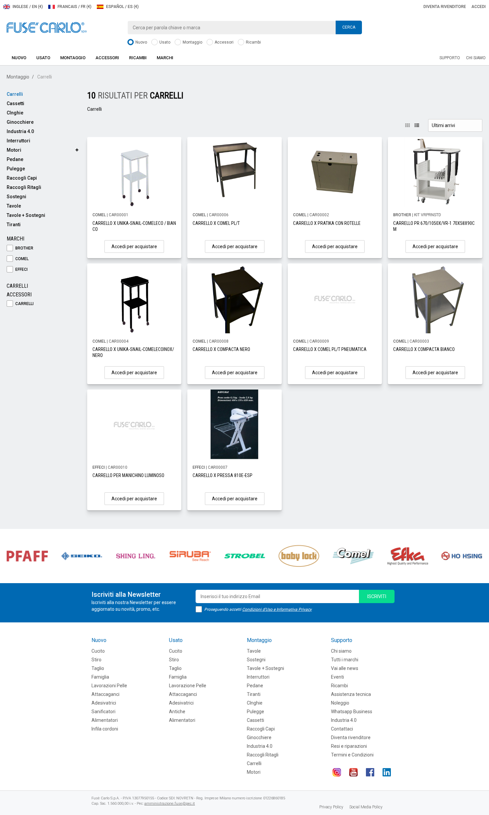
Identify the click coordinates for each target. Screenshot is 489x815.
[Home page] (46, 27)
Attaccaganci (105, 694)
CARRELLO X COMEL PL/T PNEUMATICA (330, 349)
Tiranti (14, 224)
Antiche (177, 711)
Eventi (337, 677)
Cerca (348, 27)
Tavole (14, 206)
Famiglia (100, 677)
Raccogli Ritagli (24, 187)
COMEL (21, 258)
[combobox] (244, 28)
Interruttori (18, 140)
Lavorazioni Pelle (109, 685)
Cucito (98, 651)
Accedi (478, 6)
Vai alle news (344, 668)
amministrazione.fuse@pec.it (169, 803)
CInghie (15, 112)
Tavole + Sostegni (26, 215)
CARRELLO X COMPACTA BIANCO (424, 349)
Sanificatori (103, 711)
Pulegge (16, 168)
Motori (14, 150)
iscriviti (376, 596)
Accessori (224, 42)
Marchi (165, 57)
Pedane (15, 159)
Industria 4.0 (20, 131)
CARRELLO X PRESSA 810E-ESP (222, 475)
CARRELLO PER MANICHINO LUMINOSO (128, 475)
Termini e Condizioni (352, 754)
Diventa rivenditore (444, 6)
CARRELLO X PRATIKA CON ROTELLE (327, 223)
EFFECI (21, 269)
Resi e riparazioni (349, 746)
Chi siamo (476, 58)
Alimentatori (104, 720)
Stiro (96, 659)
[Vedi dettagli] (134, 172)
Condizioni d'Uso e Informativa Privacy (277, 609)
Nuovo (140, 42)
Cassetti (15, 103)
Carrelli (15, 94)
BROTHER (23, 248)
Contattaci (342, 729)
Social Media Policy (366, 807)
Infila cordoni (104, 729)
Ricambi (253, 42)
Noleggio (340, 703)
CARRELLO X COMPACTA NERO (221, 349)
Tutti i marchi (344, 659)
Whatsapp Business (351, 711)
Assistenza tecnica (351, 694)
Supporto (449, 58)
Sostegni (16, 196)
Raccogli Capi (22, 178)
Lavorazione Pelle (187, 685)
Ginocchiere (20, 122)
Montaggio (192, 42)
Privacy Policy (331, 807)
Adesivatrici (103, 703)
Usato (164, 42)
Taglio (97, 668)
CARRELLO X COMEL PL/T (216, 223)
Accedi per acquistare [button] (134, 246)
